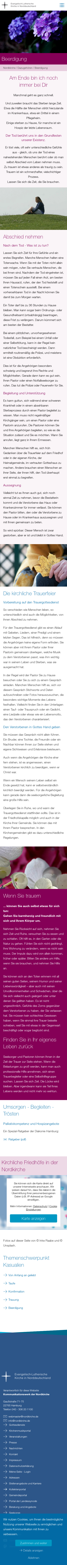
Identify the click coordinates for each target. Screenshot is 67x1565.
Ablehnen (33, 1557)
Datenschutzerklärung (21, 1465)
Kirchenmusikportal (19, 1430)
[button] (62, 6)
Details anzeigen (33, 1550)
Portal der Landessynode (22, 1501)
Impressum (15, 1460)
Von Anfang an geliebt (22, 1275)
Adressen (14, 1477)
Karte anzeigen (33, 1218)
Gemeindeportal (17, 1495)
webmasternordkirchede (23, 1416)
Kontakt (13, 1454)
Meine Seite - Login (19, 1471)
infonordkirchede (19, 1420)
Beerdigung (15, 1307)
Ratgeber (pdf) (17, 1139)
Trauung (13, 1299)
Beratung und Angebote (22, 1506)
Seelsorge (14, 1512)
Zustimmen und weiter (33, 1543)
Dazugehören (25, 67)
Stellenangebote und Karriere (24, 1483)
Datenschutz (40, 1206)
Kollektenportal (17, 1489)
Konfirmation (16, 1291)
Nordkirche (9, 67)
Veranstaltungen (17, 1436)
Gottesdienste (16, 1424)
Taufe (11, 1283)
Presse (12, 1442)
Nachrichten (15, 1448)
